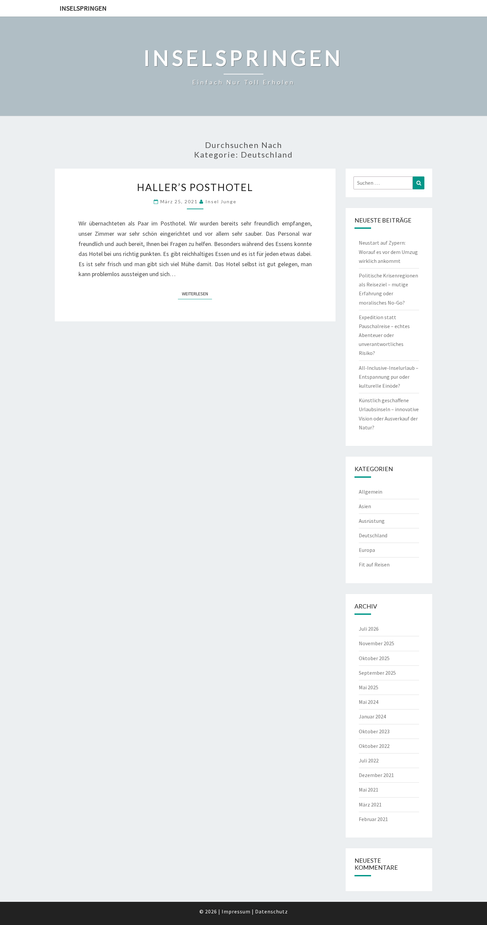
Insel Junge (221, 201)
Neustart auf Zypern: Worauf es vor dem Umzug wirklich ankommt (388, 251)
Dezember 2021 (376, 775)
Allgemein (370, 491)
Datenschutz (271, 911)
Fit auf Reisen (374, 564)
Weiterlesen (197, 293)
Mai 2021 (368, 789)
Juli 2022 (369, 760)
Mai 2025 (368, 687)
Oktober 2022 (374, 746)
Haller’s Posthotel (195, 187)
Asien (365, 506)
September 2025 (377, 672)
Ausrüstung (372, 520)
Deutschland (373, 535)
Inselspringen (83, 8)
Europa (367, 550)
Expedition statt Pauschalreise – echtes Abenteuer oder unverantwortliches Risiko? (384, 335)
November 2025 (376, 643)
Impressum (236, 911)
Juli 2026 (369, 628)
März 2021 (370, 804)
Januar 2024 (372, 716)
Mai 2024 (368, 702)
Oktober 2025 (374, 658)
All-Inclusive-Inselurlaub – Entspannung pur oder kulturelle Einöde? (388, 377)
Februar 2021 (373, 819)
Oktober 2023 (374, 731)
